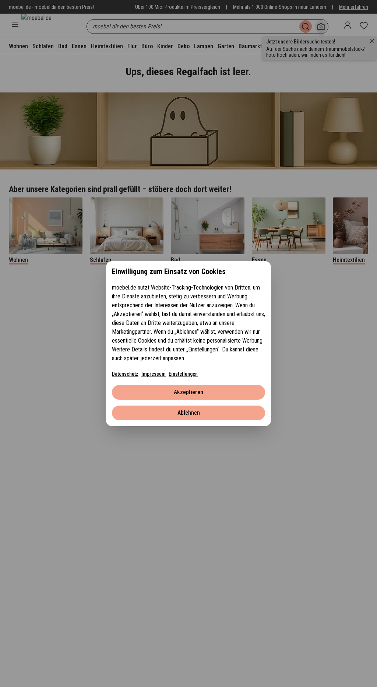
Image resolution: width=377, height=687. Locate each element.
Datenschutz (125, 374)
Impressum (153, 374)
